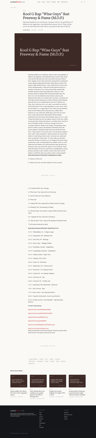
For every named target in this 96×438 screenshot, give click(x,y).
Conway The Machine (33, 359)
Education (41, 427)
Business (54, 1)
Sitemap (66, 416)
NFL (40, 425)
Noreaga (46, 361)
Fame (46, 359)
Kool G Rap (57, 359)
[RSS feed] (84, 2)
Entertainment (64, 1)
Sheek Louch (31, 363)
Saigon (57, 361)
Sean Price (63, 361)
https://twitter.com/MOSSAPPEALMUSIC (40, 313)
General (48, 1)
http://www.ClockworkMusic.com (38, 328)
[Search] (81, 2)
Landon (17, 411)
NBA (58, 1)
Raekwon (52, 361)
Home (11, 7)
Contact (65, 418)
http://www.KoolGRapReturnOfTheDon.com (41, 324)
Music (39, 1)
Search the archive (68, 414)
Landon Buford (26, 30)
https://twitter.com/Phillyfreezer (38, 317)
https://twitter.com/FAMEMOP (37, 321)
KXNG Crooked (32, 361)
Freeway (51, 359)
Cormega (41, 359)
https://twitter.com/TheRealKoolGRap (39, 309)
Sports (43, 1)
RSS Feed (66, 412)
